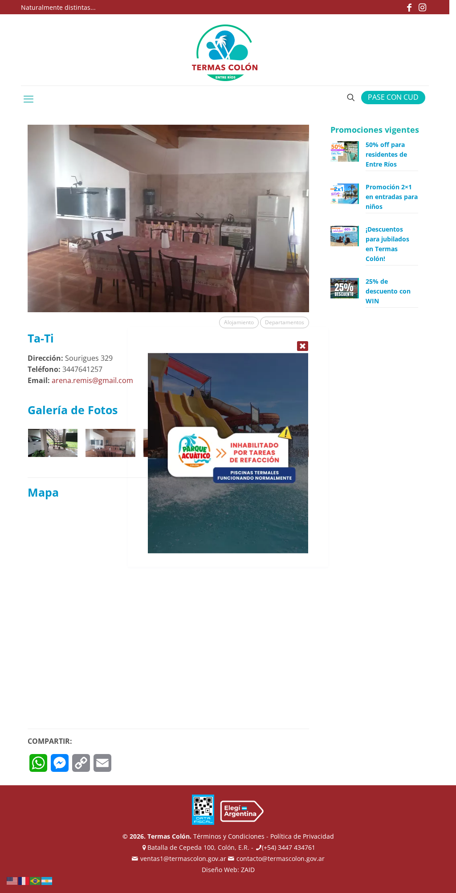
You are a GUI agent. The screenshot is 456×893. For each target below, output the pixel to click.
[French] (24, 880)
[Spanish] (47, 880)
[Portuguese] (35, 880)
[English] (12, 880)
